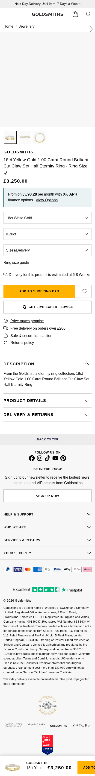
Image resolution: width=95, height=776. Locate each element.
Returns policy (22, 343)
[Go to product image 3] (39, 137)
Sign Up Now (47, 496)
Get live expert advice (51, 307)
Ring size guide (16, 262)
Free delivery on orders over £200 (37, 328)
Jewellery (27, 26)
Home (8, 26)
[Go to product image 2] (24, 137)
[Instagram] (40, 460)
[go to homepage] (47, 14)
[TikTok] (47, 460)
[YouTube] (55, 460)
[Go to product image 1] (10, 137)
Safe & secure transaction (31, 336)
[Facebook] (32, 460)
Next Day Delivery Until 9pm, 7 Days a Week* (47, 4)
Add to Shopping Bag (39, 291)
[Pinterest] (63, 460)
